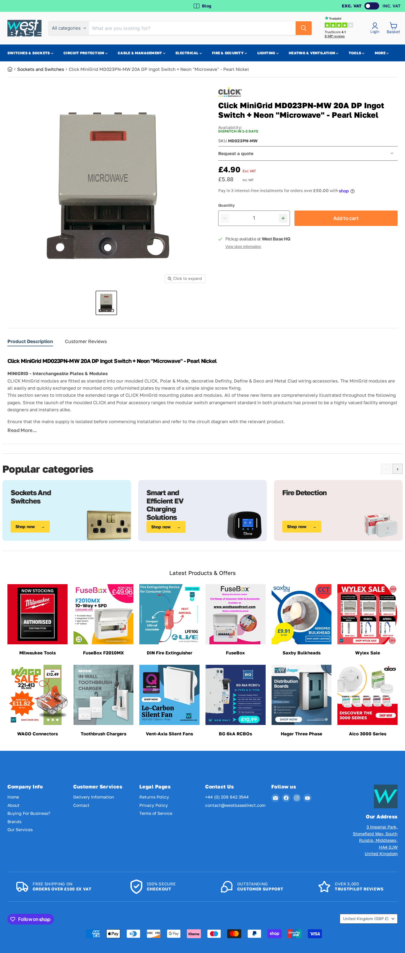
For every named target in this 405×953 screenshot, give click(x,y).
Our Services (20, 829)
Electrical (188, 53)
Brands (14, 821)
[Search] (304, 28)
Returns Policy (154, 796)
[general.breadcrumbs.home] (12, 69)
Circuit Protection (84, 53)
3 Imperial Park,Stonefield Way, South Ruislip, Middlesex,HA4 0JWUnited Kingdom (375, 840)
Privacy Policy (153, 805)
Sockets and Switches (40, 69)
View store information (243, 247)
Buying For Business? (28, 813)
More (380, 53)
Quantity (226, 205)
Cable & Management (140, 53)
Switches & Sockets (29, 53)
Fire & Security (228, 53)
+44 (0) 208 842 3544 (227, 796)
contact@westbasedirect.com (235, 805)
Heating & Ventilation (312, 53)
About (13, 805)
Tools (355, 53)
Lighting (266, 53)
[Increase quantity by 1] (283, 218)
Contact (81, 805)
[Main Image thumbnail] (106, 303)
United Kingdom (366, 918)
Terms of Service (155, 813)
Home (13, 796)
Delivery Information (93, 796)
